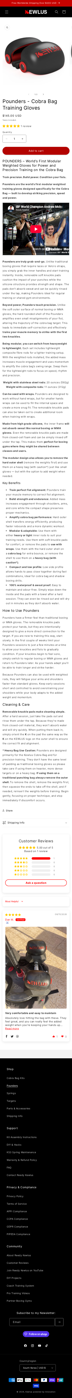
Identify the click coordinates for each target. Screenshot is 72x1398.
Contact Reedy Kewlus (20, 1175)
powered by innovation (44, 1392)
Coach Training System (20, 1285)
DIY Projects (14, 1277)
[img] (13, 914)
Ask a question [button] (36, 882)
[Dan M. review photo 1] (36, 968)
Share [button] (9, 810)
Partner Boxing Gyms (19, 1300)
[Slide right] (43, 94)
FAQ (9, 1167)
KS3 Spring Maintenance (21, 1152)
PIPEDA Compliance (18, 1234)
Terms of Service (17, 1203)
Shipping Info (15, 1116)
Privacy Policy (15, 1196)
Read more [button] (12, 1028)
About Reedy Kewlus (19, 1255)
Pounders (12, 1085)
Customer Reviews (18, 1262)
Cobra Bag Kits (15, 1078)
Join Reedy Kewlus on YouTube (25, 1270)
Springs (11, 1093)
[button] (6, 12)
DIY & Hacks (14, 1144)
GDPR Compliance (17, 1226)
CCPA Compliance (17, 1218)
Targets (11, 1100)
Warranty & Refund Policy (22, 1160)
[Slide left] (28, 94)
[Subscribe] (59, 1322)
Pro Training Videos (18, 1293)
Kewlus (28, 1392)
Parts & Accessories (18, 1108)
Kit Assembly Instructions (22, 1137)
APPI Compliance (17, 1211)
